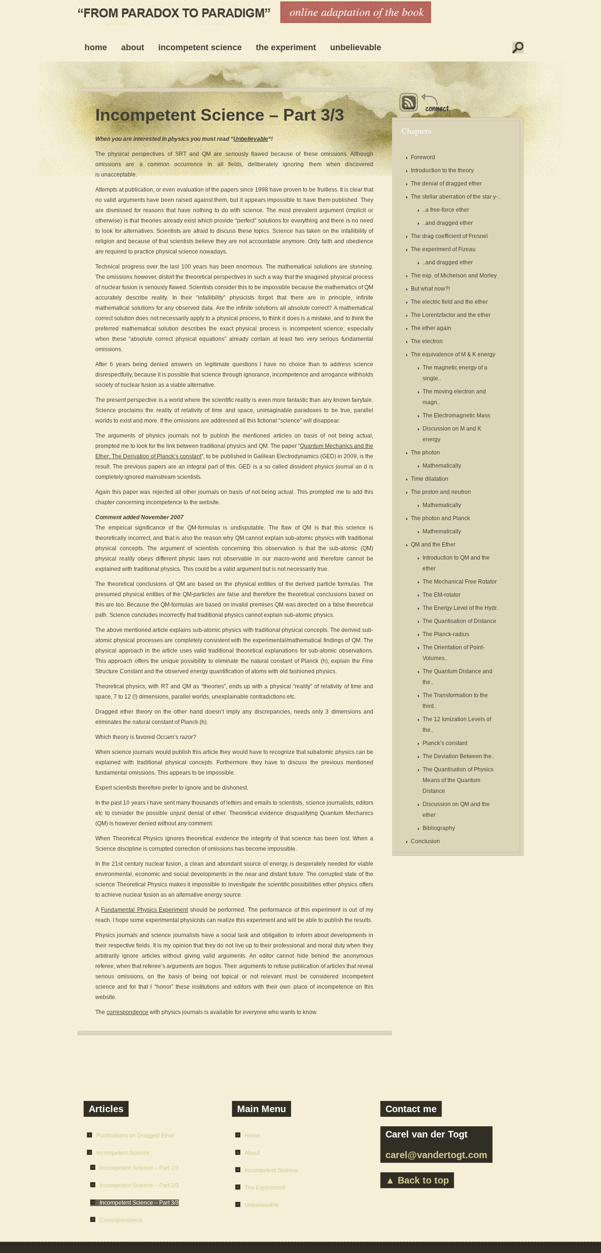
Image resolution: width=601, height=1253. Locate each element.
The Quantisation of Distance (459, 621)
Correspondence (121, 1220)
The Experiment (286, 47)
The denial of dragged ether (446, 183)
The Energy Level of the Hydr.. (461, 608)
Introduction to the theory (442, 170)
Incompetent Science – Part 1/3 (139, 1168)
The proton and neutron (441, 492)
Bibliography (439, 828)
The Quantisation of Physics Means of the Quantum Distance (458, 780)
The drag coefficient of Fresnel (449, 236)
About (132, 47)
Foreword (423, 157)
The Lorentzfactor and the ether (451, 315)
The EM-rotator (442, 595)
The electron (427, 341)
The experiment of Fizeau (443, 249)
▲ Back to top (417, 1180)
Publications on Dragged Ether (135, 1135)
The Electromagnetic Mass (456, 415)
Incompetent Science (200, 47)
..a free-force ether (446, 210)
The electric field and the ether (449, 302)
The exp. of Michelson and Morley (454, 275)
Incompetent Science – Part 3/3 (219, 115)
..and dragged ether (448, 223)
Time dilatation (429, 479)
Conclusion (425, 841)
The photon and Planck (440, 518)
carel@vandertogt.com (436, 1155)
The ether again (431, 328)
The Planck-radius (446, 634)
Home (96, 47)
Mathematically (442, 465)
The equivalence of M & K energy (453, 354)
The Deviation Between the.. (458, 756)
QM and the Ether (433, 544)
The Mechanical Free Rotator (460, 581)
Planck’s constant (445, 743)
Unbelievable (355, 47)
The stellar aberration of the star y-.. (456, 196)
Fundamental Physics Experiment (144, 910)
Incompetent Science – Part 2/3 (139, 1185)
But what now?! (430, 288)
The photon (425, 452)
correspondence (127, 1012)
